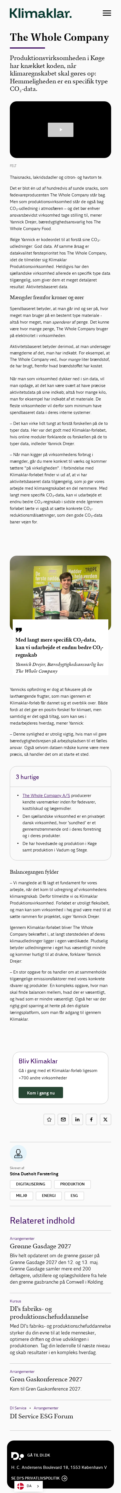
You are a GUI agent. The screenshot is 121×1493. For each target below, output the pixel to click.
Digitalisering (30, 1184)
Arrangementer (22, 1238)
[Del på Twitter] (105, 1119)
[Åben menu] (107, 13)
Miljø (21, 1196)
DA (29, 1486)
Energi (49, 1196)
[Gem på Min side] (49, 1119)
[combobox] (28, 1486)
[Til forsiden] (40, 13)
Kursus (15, 1301)
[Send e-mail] (63, 1119)
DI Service (18, 1408)
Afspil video (60, 130)
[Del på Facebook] (91, 1119)
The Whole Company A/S (46, 795)
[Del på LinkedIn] (77, 1119)
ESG (74, 1196)
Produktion (72, 1184)
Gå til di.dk (38, 1455)
